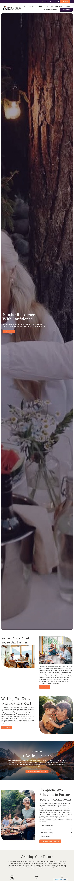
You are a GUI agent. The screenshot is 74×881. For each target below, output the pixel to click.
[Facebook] (46, 1)
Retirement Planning (47, 832)
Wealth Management (47, 825)
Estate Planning (45, 836)
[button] (24, 6)
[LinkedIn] (42, 1)
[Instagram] (50, 1)
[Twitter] (38, 1)
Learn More (44, 687)
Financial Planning (46, 829)
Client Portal (65, 1)
